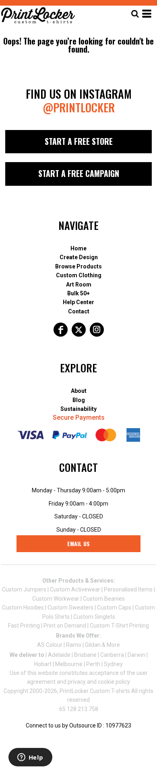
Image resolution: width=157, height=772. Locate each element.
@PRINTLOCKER (79, 107)
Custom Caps (114, 607)
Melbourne (69, 664)
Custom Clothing (78, 275)
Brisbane (85, 655)
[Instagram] (97, 330)
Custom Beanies (104, 598)
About (79, 391)
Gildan (93, 645)
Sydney (113, 664)
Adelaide (59, 655)
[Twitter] (79, 330)
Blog (78, 400)
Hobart (43, 664)
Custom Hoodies (23, 607)
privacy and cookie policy (99, 682)
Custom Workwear (55, 598)
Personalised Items (128, 589)
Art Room (78, 284)
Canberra (112, 655)
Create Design (79, 257)
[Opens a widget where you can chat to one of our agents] (30, 758)
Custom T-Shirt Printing (119, 625)
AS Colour (49, 645)
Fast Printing (24, 625)
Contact (78, 311)
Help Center (78, 302)
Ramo (73, 645)
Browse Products (78, 266)
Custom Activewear (75, 589)
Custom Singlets (94, 617)
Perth (93, 664)
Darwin (136, 655)
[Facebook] (61, 330)
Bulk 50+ (78, 293)
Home (78, 248)
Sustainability (78, 409)
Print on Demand (64, 625)
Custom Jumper (22, 589)
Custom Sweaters (70, 607)
